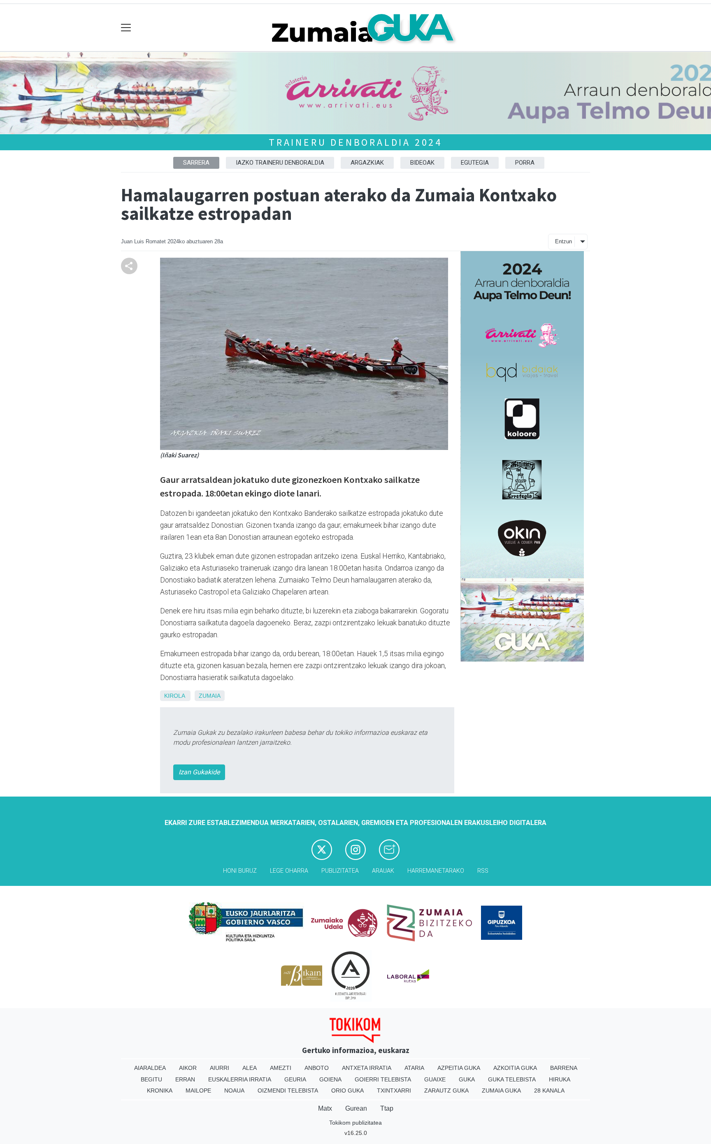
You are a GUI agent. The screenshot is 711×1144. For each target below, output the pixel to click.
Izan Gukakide (199, 772)
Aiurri (219, 1068)
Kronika (159, 1090)
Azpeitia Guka (458, 1068)
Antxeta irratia (366, 1068)
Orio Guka (347, 1090)
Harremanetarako (435, 870)
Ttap (386, 1108)
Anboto (316, 1068)
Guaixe (435, 1079)
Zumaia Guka (501, 1090)
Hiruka (559, 1079)
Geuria (295, 1079)
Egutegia (475, 162)
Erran (185, 1079)
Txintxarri (394, 1090)
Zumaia (210, 695)
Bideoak (422, 162)
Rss (482, 870)
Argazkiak (367, 162)
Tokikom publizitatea (355, 1122)
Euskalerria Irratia (239, 1079)
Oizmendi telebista (288, 1090)
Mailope (198, 1090)
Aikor (188, 1068)
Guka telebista (512, 1079)
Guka (467, 1079)
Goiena (330, 1079)
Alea (249, 1068)
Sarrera (196, 162)
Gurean (356, 1108)
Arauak (383, 870)
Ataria (414, 1068)
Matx (325, 1108)
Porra (524, 162)
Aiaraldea (150, 1068)
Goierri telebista (383, 1079)
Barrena (563, 1068)
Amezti (280, 1068)
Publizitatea (340, 870)
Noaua (234, 1090)
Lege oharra (289, 870)
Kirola (174, 695)
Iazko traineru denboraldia (280, 162)
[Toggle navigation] (126, 28)
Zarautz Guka (446, 1090)
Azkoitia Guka (515, 1068)
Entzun (563, 241)
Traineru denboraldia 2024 (355, 142)
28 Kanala (549, 1090)
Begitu (151, 1079)
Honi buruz (240, 870)
